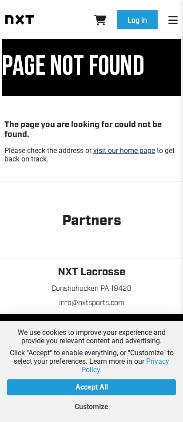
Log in (137, 19)
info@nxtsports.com (91, 301)
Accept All (92, 387)
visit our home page (124, 150)
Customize (91, 406)
